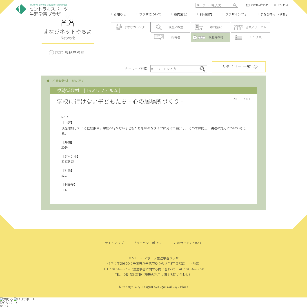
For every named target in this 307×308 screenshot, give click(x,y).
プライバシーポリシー (149, 243)
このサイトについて (188, 243)
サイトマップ (114, 243)
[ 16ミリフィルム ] (102, 90)
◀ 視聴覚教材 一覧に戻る (65, 80)
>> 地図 (194, 263)
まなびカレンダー (136, 27)
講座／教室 (176, 27)
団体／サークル (255, 27)
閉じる (4, 306)
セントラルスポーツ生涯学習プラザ (41, 10)
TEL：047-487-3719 (128, 274)
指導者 (175, 37)
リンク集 (256, 37)
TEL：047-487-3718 (116, 269)
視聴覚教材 (216, 37)
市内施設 (216, 27)
